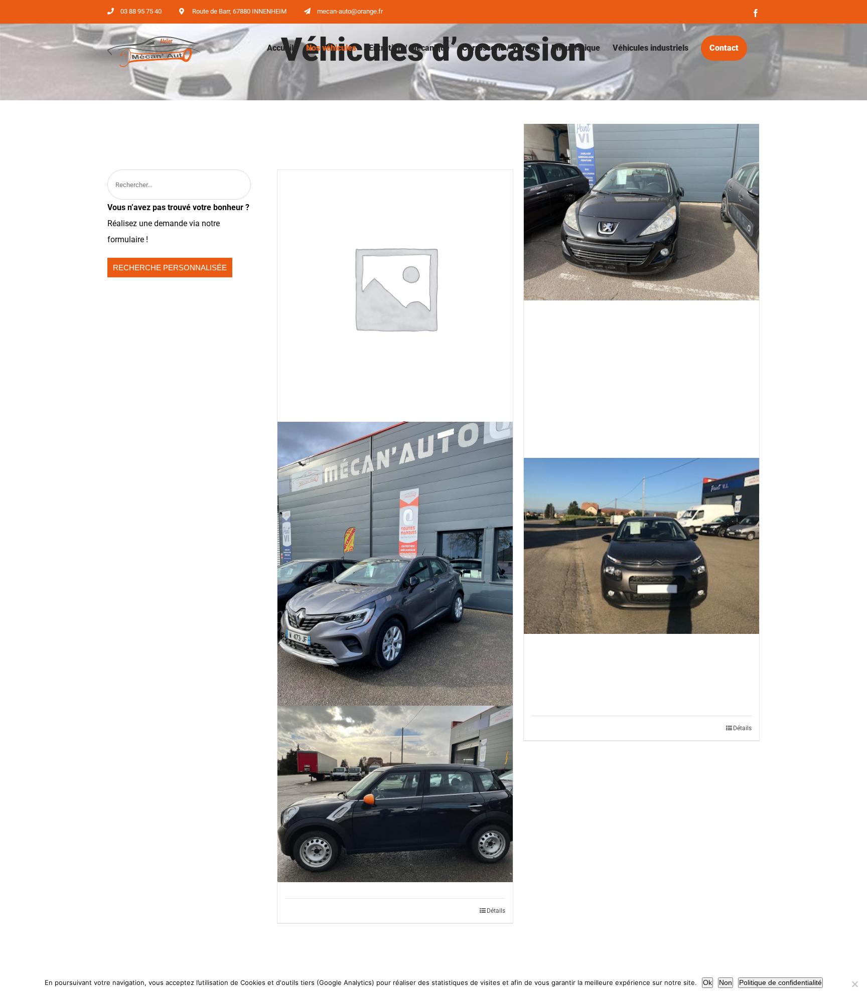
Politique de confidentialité (780, 982)
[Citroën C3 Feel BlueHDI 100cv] (641, 546)
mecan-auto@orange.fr (350, 11)
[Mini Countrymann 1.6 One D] (395, 794)
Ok (707, 982)
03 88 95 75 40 (141, 11)
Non (725, 982)
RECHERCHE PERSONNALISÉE (170, 267)
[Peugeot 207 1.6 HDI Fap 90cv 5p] (641, 212)
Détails (742, 728)
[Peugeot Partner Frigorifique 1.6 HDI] (395, 287)
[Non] (854, 984)
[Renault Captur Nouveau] (395, 578)
